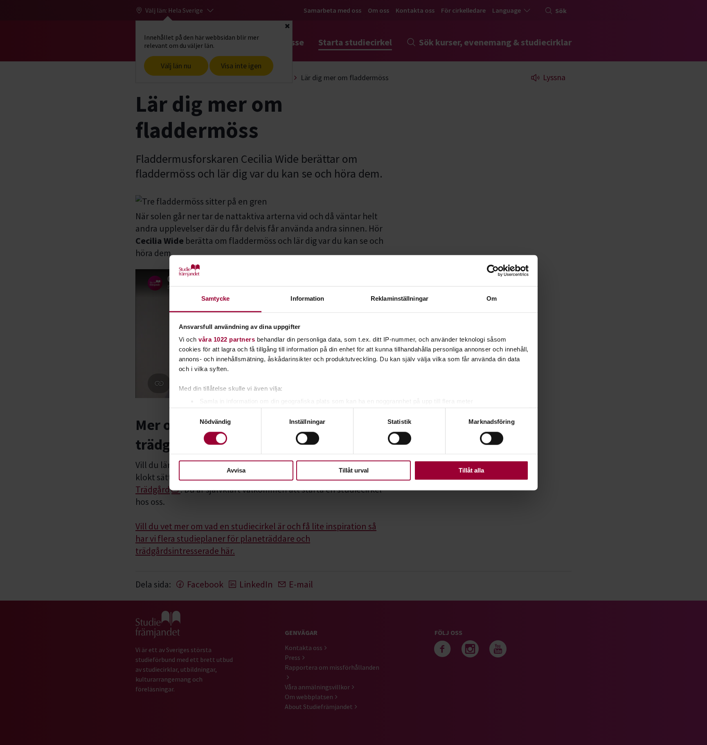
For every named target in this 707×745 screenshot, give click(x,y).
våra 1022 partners (226, 339)
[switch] (307, 438)
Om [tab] (491, 298)
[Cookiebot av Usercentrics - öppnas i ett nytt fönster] (493, 270)
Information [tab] (307, 298)
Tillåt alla (471, 470)
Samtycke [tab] (215, 298)
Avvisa (236, 470)
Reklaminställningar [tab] (399, 298)
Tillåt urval (354, 470)
